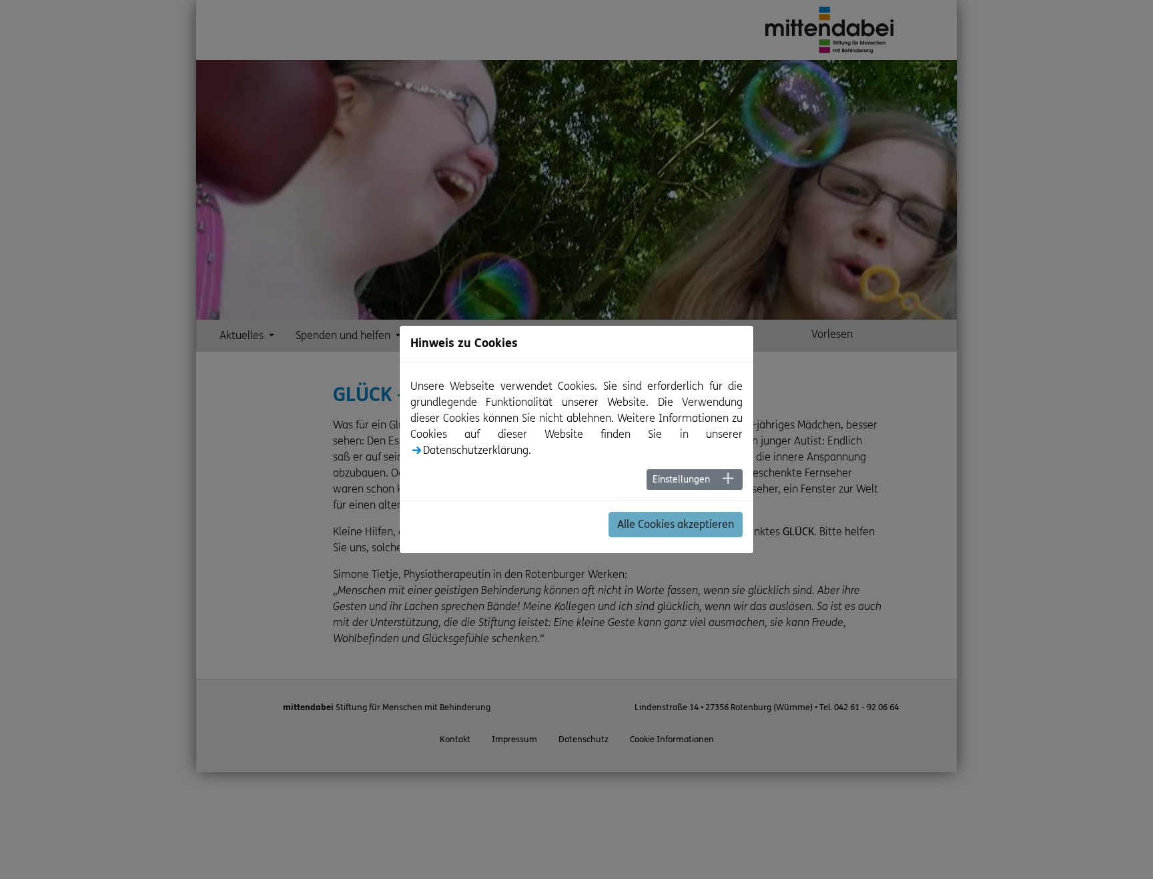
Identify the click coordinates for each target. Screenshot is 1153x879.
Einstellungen (681, 479)
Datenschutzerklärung (475, 450)
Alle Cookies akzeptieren (675, 524)
